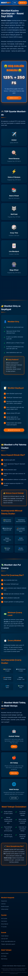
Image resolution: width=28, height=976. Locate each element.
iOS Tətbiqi (3, 956)
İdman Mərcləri (4, 924)
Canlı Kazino (4, 921)
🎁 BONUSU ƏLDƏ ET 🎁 (14, 97)
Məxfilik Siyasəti (5, 906)
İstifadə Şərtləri (4, 909)
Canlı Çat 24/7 (4, 938)
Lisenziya (3, 903)
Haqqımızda (4, 901)
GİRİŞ (14, 2)
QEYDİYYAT (22, 2)
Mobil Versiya (4, 958)
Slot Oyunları (4, 918)
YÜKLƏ (14, 746)
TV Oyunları (4, 926)
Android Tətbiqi (4, 953)
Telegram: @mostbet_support (8, 944)
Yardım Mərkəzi (4, 936)
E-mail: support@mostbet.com (8, 941)
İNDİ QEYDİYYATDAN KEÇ (14, 430)
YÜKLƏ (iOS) (14, 773)
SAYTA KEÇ (14, 797)
